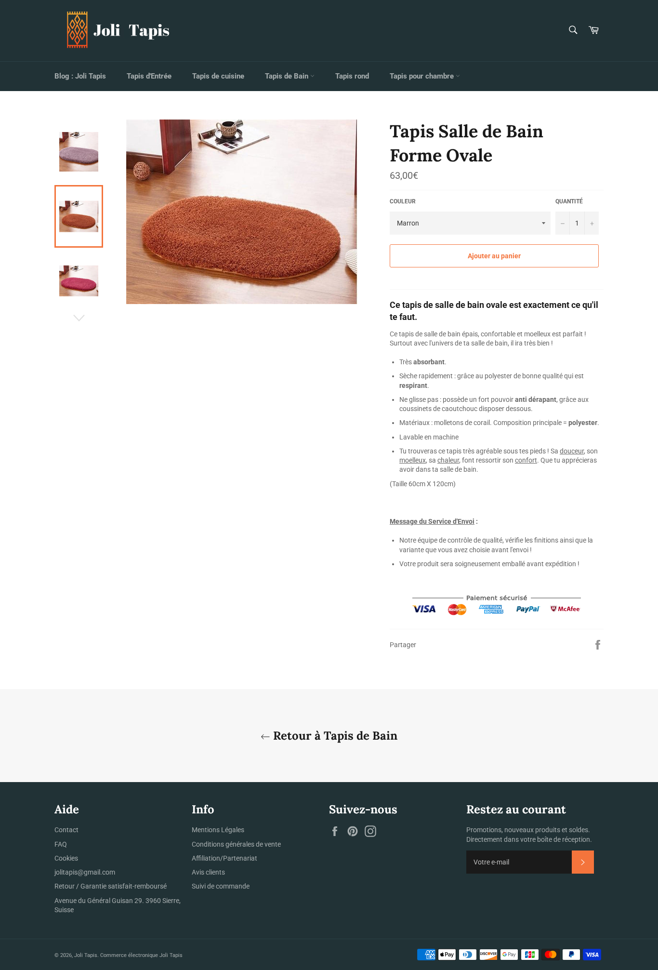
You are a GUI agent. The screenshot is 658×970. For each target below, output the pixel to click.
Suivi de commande (221, 886)
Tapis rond (352, 76)
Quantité (569, 201)
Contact (66, 830)
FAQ (60, 844)
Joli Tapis (85, 955)
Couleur (403, 201)
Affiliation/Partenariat (224, 858)
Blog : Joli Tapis (80, 76)
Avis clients (208, 872)
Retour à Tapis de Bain (333, 735)
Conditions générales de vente (236, 844)
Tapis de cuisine (218, 76)
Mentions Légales (218, 830)
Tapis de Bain (287, 76)
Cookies (66, 858)
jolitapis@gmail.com (84, 872)
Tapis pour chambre (423, 76)
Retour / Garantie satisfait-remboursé (110, 886)
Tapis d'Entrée (149, 76)
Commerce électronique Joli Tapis (141, 955)
